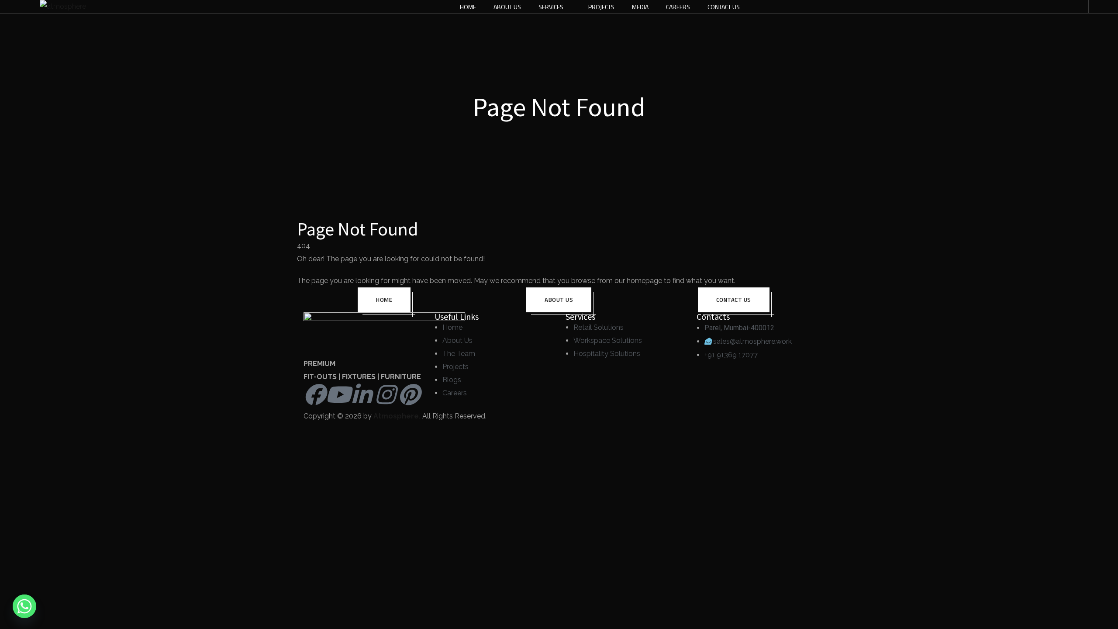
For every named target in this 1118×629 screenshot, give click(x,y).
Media (640, 6)
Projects (601, 6)
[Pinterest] (409, 394)
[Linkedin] (362, 394)
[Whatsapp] (24, 606)
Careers (678, 6)
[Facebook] (314, 394)
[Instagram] (385, 394)
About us (559, 299)
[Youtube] (338, 394)
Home (468, 6)
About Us (507, 6)
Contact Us (723, 6)
